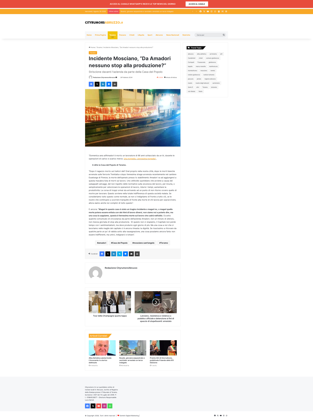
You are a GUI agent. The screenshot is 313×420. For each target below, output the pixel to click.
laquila (190, 66)
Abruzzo (159, 35)
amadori (102, 243)
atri (221, 54)
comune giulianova (212, 58)
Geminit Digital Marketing (129, 416)
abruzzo (191, 54)
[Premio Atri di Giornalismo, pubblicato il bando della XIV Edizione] (163, 347)
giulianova (212, 62)
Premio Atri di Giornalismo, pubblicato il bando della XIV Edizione (162, 360)
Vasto (200, 91)
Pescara (122, 35)
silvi (197, 87)
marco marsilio (201, 66)
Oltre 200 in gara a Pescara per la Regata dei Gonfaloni (141, 11)
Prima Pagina (100, 35)
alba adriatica (201, 54)
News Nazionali (172, 35)
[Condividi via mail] (131, 253)
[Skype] (119, 253)
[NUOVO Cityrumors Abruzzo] (104, 22)
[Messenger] (108, 84)
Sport (150, 35)
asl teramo (213, 54)
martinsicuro (213, 66)
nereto (213, 70)
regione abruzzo (210, 79)
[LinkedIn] (103, 84)
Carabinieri (191, 58)
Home (89, 35)
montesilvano (192, 70)
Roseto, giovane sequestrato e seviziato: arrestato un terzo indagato (132, 360)
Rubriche (186, 35)
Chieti (131, 35)
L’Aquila (141, 35)
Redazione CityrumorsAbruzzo (104, 77)
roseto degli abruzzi (202, 83)
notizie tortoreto (208, 75)
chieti (201, 58)
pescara (190, 79)
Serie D (190, 87)
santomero (216, 83)
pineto (199, 79)
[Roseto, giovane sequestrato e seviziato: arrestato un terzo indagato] (132, 347)
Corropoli (191, 62)
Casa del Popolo (120, 243)
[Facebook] (91, 84)
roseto (190, 83)
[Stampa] (114, 84)
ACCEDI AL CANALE (197, 4)
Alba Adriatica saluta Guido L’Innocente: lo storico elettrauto (100, 360)
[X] (97, 84)
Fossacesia (201, 62)
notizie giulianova (194, 75)
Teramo (112, 35)
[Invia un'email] (116, 77)
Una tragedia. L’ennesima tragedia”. (140, 158)
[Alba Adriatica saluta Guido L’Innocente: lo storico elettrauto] (102, 347)
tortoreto (214, 87)
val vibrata (191, 91)
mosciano (204, 70)
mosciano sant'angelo (144, 243)
